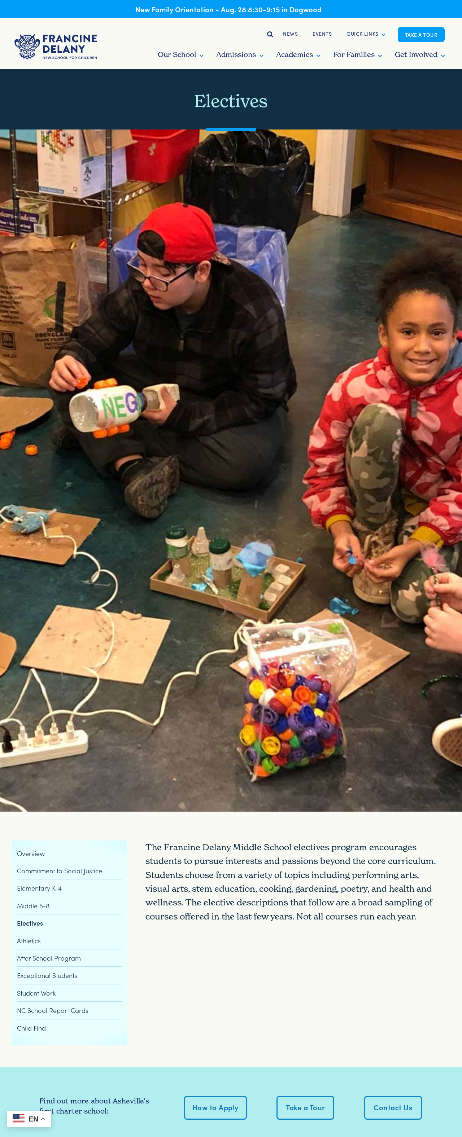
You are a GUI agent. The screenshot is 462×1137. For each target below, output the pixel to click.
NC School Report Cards (52, 1010)
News (290, 33)
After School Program (49, 957)
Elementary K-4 (39, 888)
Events (322, 33)
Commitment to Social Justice (59, 870)
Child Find (31, 1027)
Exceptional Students (47, 975)
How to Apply (215, 1107)
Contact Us (393, 1107)
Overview (31, 853)
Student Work (36, 992)
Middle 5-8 (33, 905)
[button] (362, 35)
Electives (30, 922)
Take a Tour (421, 34)
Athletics (29, 940)
